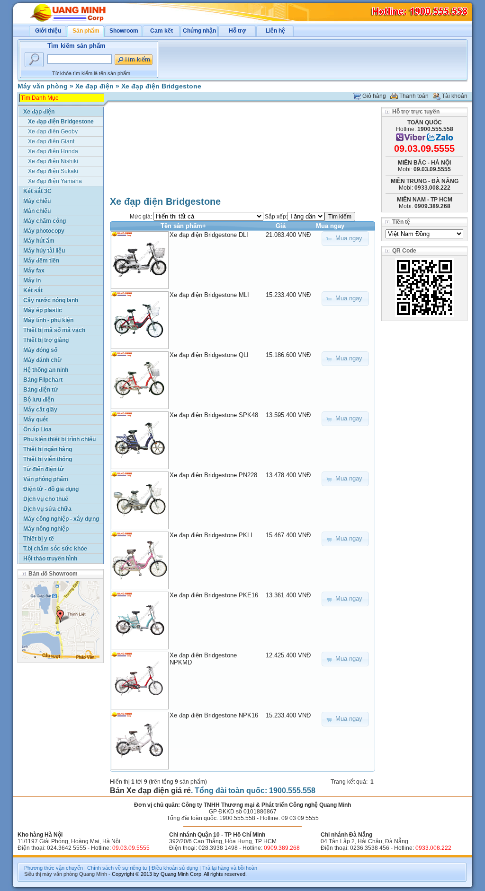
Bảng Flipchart (43, 379)
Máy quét (35, 419)
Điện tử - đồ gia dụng (51, 489)
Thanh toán (414, 96)
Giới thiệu (48, 30)
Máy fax (34, 270)
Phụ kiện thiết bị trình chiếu (59, 439)
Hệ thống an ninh (45, 370)
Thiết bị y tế (38, 538)
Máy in (32, 280)
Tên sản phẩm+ (183, 225)
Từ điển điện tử (43, 469)
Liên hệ (275, 30)
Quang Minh (93, 874)
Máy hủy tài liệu (44, 250)
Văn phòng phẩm (45, 479)
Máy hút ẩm (38, 240)
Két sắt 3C (37, 191)
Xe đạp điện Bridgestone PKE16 (214, 595)
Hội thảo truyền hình (50, 558)
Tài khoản (454, 96)
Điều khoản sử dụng (175, 868)
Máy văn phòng (43, 86)
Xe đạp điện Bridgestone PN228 (213, 475)
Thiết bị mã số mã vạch (54, 330)
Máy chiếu (37, 201)
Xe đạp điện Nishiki (53, 161)
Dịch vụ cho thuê (45, 499)
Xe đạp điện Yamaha (55, 181)
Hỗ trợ (237, 30)
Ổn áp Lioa (37, 429)
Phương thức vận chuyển (53, 868)
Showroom (123, 30)
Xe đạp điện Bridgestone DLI (209, 234)
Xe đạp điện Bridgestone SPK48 (214, 415)
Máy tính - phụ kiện (48, 320)
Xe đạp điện (94, 86)
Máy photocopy (43, 230)
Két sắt (33, 290)
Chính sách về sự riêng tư (117, 868)
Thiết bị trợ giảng (46, 340)
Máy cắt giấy (40, 409)
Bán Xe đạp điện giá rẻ (150, 790)
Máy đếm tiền (41, 260)
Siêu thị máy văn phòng (51, 874)
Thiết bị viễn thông (47, 459)
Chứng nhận (199, 30)
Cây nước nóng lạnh (50, 300)
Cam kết (161, 30)
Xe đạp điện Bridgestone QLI (209, 354)
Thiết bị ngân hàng (47, 449)
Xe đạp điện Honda (53, 151)
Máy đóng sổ (40, 350)
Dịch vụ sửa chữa (47, 509)
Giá (281, 225)
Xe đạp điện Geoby (53, 131)
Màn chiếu (37, 211)
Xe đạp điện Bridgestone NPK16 (214, 715)
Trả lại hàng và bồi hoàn (229, 868)
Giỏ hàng (374, 96)
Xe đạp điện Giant (51, 141)
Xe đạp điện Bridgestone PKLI (211, 535)
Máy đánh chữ (42, 360)
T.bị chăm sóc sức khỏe (55, 548)
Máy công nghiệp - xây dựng (61, 518)
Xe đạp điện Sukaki (53, 171)
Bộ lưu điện (38, 399)
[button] (345, 238)
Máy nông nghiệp (46, 528)
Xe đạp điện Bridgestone (161, 86)
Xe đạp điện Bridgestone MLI (209, 294)
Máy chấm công (44, 221)
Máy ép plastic (42, 310)
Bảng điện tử (40, 389)
